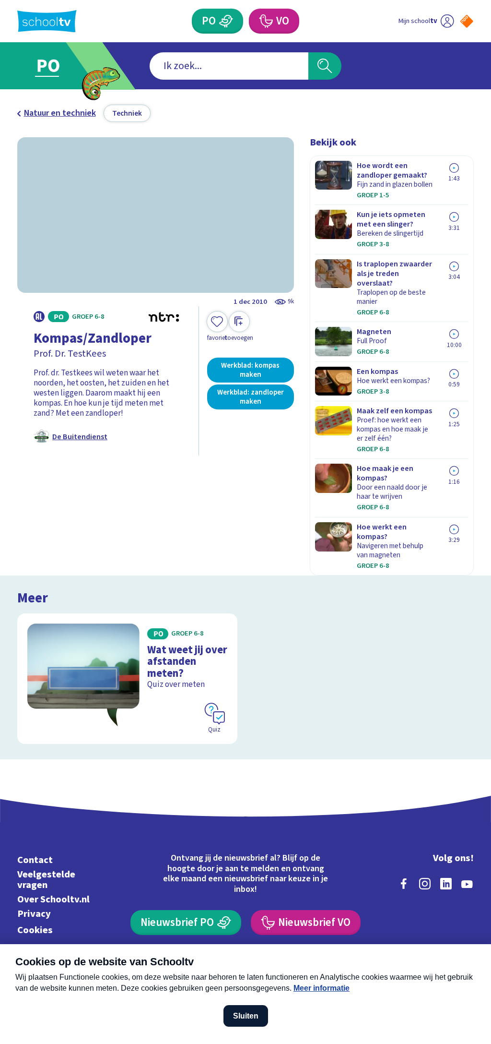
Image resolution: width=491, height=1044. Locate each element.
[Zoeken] (324, 66)
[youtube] (467, 883)
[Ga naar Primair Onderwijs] (62, 66)
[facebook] (403, 883)
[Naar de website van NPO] (467, 21)
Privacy (34, 914)
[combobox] (229, 66)
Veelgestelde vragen (46, 879)
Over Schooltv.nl (53, 899)
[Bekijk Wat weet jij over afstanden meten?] (127, 678)
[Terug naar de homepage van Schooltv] (47, 21)
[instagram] (424, 883)
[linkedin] (445, 883)
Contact (35, 860)
